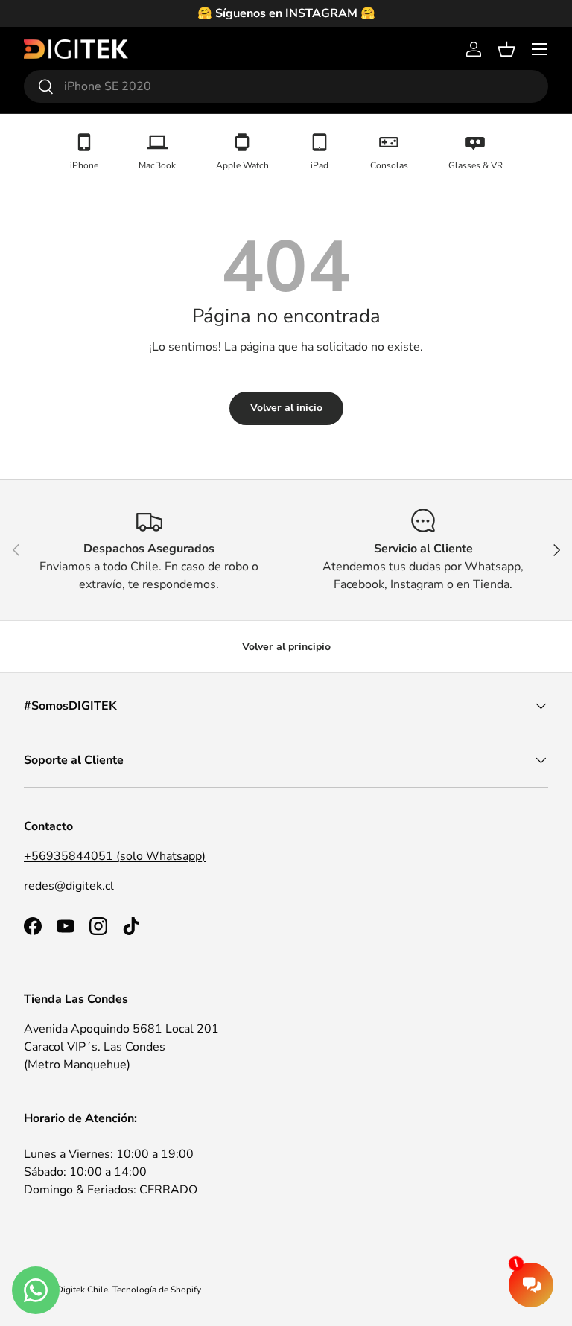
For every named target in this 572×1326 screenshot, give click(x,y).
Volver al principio (286, 647)
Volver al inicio (286, 408)
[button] (506, 49)
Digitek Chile (82, 1289)
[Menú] (539, 49)
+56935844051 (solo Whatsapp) (115, 856)
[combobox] (286, 86)
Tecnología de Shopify (156, 1289)
